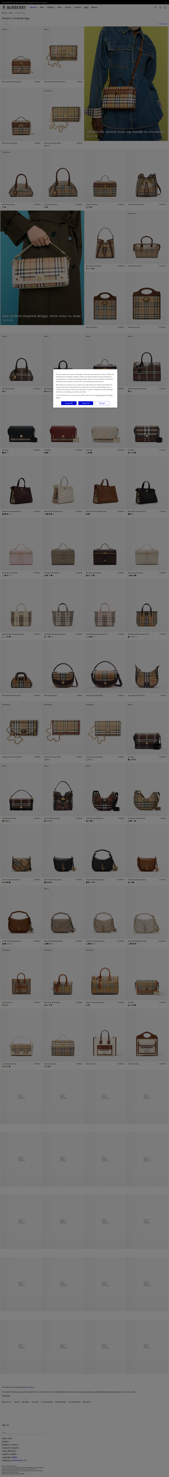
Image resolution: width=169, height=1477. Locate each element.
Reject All (85, 403)
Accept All (69, 403)
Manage (102, 403)
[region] (85, 388)
